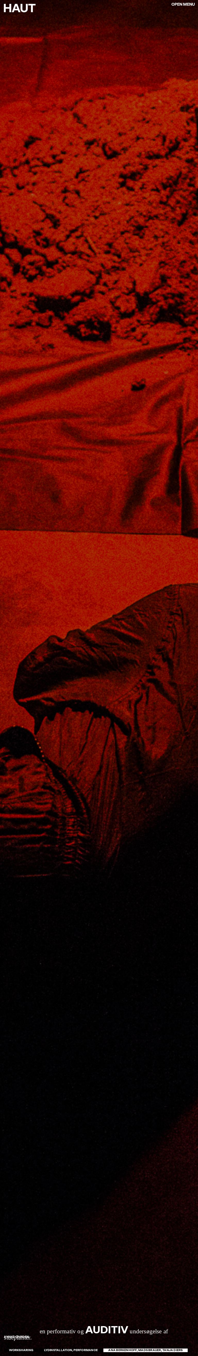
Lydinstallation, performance (71, 1350)
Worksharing (21, 1350)
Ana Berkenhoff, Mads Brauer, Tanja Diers (145, 1350)
